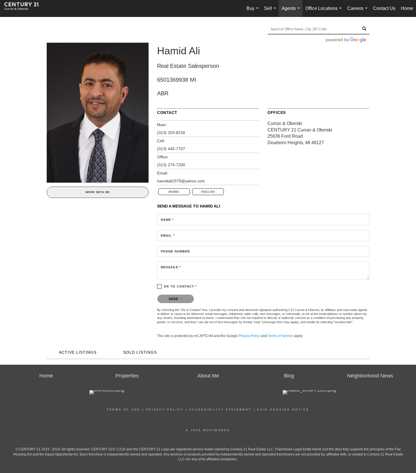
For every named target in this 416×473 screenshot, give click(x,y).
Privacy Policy (249, 336)
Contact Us (384, 8)
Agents (292, 11)
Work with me (97, 192)
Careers (358, 11)
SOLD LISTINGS (140, 352)
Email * (168, 235)
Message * (171, 267)
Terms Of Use (123, 409)
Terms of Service (280, 336)
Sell (271, 11)
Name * (167, 219)
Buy (253, 11)
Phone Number (175, 251)
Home (407, 8)
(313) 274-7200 (171, 165)
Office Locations (324, 11)
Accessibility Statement (220, 409)
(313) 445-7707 (171, 148)
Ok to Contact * (180, 286)
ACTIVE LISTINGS (78, 352)
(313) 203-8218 (171, 132)
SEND (174, 299)
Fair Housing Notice (283, 409)
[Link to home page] (24, 8)
